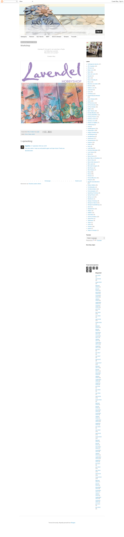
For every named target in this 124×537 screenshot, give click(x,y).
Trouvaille (73, 36)
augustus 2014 (98, 461)
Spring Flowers (92, 195)
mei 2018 (98, 316)
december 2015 (98, 410)
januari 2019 (97, 289)
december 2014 (98, 447)
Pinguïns (90, 179)
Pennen (90, 175)
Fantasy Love (91, 120)
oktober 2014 (97, 454)
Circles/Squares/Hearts (94, 95)
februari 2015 (98, 441)
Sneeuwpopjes (92, 191)
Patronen (31, 36)
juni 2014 (98, 467)
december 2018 (98, 293)
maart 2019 (99, 282)
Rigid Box (28, 146)
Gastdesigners (91, 128)
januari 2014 (97, 484)
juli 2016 (98, 386)
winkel (33, 134)
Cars (89, 91)
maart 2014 (99, 477)
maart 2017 (99, 363)
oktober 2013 (97, 494)
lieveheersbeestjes (93, 150)
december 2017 (98, 333)
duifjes (89, 109)
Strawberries (91, 208)
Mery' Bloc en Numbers (94, 158)
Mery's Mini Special (93, 162)
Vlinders (90, 226)
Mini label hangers (92, 166)
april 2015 (98, 433)
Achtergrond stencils (93, 64)
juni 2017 (98, 352)
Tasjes (89, 222)
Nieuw (29, 134)
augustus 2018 (98, 306)
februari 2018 (98, 326)
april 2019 (98, 279)
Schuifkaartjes (91, 187)
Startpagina (24, 36)
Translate (99, 240)
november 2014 (98, 451)
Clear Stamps (91, 99)
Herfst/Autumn (91, 134)
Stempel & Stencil (92, 203)
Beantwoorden (29, 150)
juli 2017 (98, 349)
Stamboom (90, 199)
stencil (89, 206)
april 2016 (98, 396)
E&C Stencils (40, 36)
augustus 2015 (98, 424)
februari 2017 (98, 367)
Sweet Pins (91, 218)
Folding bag (91, 124)
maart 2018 (99, 322)
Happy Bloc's (91, 130)
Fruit (89, 126)
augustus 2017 (98, 346)
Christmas (90, 93)
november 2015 (98, 414)
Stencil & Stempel (56, 36)
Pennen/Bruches (92, 178)
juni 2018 (98, 312)
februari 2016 (98, 404)
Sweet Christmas (92, 216)
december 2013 (98, 488)
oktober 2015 (97, 417)
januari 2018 (97, 330)
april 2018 (98, 319)
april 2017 (98, 359)
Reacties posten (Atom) (35, 183)
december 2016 (98, 373)
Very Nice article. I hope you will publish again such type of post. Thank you (45, 148)
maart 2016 (99, 400)
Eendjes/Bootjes (92, 113)
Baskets (90, 76)
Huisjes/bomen (92, 140)
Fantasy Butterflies (92, 114)
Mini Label (90, 164)
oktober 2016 (97, 377)
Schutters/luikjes (92, 189)
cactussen (90, 89)
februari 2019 (98, 286)
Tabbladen (90, 220)
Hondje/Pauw (91, 136)
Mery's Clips (91, 160)
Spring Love (91, 197)
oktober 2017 (97, 340)
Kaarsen (90, 142)
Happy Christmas (92, 132)
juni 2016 (98, 389)
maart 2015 (99, 437)
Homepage (48, 181)
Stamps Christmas (92, 201)
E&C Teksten (91, 111)
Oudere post (78, 181)
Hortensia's (91, 138)
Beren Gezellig (92, 80)
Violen (89, 224)
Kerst (89, 146)
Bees (89, 78)
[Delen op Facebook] (49, 132)
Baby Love (90, 70)
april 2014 (98, 473)
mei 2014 (98, 470)
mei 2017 (98, 356)
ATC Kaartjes (91, 66)
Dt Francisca (91, 103)
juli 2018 (98, 309)
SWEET (90, 212)
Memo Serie (91, 156)
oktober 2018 (97, 299)
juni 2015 (98, 426)
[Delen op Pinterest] (51, 132)
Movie (89, 172)
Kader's (90, 144)
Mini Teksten (91, 170)
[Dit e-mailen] (43, 132)
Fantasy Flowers (92, 116)
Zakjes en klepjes (92, 230)
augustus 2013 (98, 501)
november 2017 (98, 336)
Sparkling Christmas (93, 193)
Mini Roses (91, 168)
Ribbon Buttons (92, 185)
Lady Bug (90, 148)
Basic (89, 72)
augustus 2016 (98, 383)
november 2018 (98, 296)
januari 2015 (97, 444)
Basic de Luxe (91, 74)
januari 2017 (97, 370)
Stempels (66, 36)
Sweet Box (90, 214)
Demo (26, 134)
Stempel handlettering (93, 204)
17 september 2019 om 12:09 (39, 146)
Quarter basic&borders (94, 181)
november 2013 (98, 491)
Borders (90, 85)
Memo (89, 154)
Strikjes (90, 210)
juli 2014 (98, 463)
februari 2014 (98, 481)
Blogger (73, 522)
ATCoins (90, 68)
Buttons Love (91, 87)
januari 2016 (97, 407)
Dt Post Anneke (92, 105)
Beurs (89, 82)
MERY (47, 36)
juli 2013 (98, 504)
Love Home (91, 152)
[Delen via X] (47, 132)
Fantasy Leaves (92, 118)
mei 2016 (98, 393)
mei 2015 (98, 430)
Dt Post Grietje (91, 107)
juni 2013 (98, 507)
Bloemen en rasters (93, 84)
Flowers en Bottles (92, 122)
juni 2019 (98, 275)
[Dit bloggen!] (45, 132)
